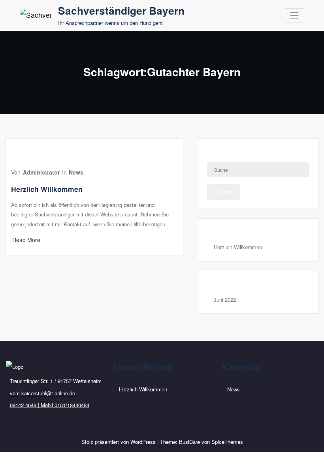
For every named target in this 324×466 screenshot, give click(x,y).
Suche (224, 192)
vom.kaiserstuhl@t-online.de (42, 393)
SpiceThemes (227, 441)
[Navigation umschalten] (294, 15)
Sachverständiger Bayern (121, 10)
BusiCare (189, 441)
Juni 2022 (225, 299)
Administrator (41, 172)
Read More (26, 240)
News (76, 172)
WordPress (143, 441)
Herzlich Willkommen (47, 189)
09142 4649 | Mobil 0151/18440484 (49, 405)
